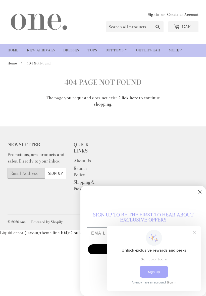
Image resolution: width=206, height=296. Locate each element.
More (174, 50)
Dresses (71, 50)
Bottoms (115, 50)
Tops (92, 50)
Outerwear (148, 50)
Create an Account (182, 14)
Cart (187, 27)
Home (13, 50)
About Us (82, 161)
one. (23, 221)
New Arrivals (41, 50)
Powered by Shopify (47, 221)
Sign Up (55, 173)
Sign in (153, 14)
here (134, 98)
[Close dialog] (199, 192)
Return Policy (80, 171)
